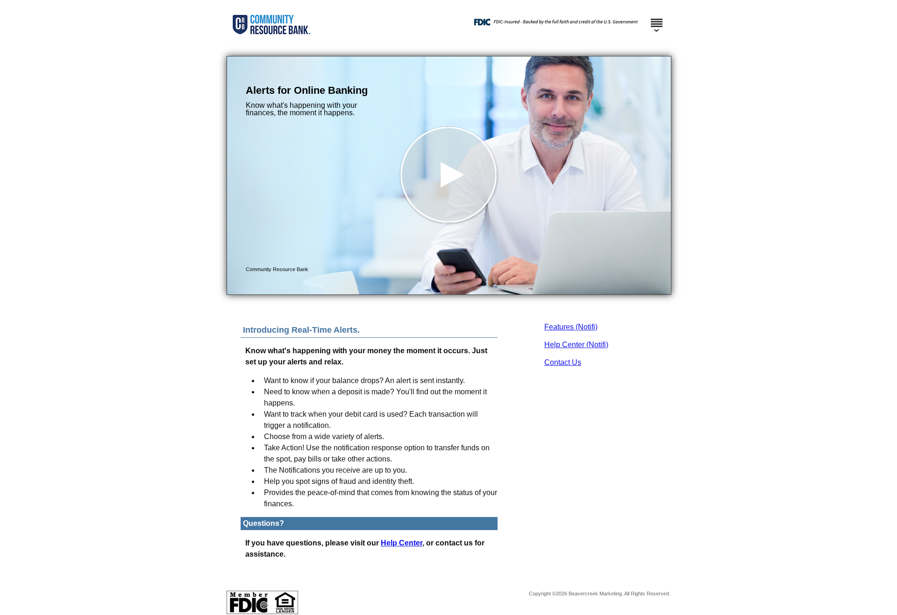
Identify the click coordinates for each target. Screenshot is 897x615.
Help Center (401, 543)
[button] (449, 175)
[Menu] (656, 18)
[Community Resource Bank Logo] (447, 47)
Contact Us (562, 362)
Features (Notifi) (571, 327)
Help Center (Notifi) (576, 345)
